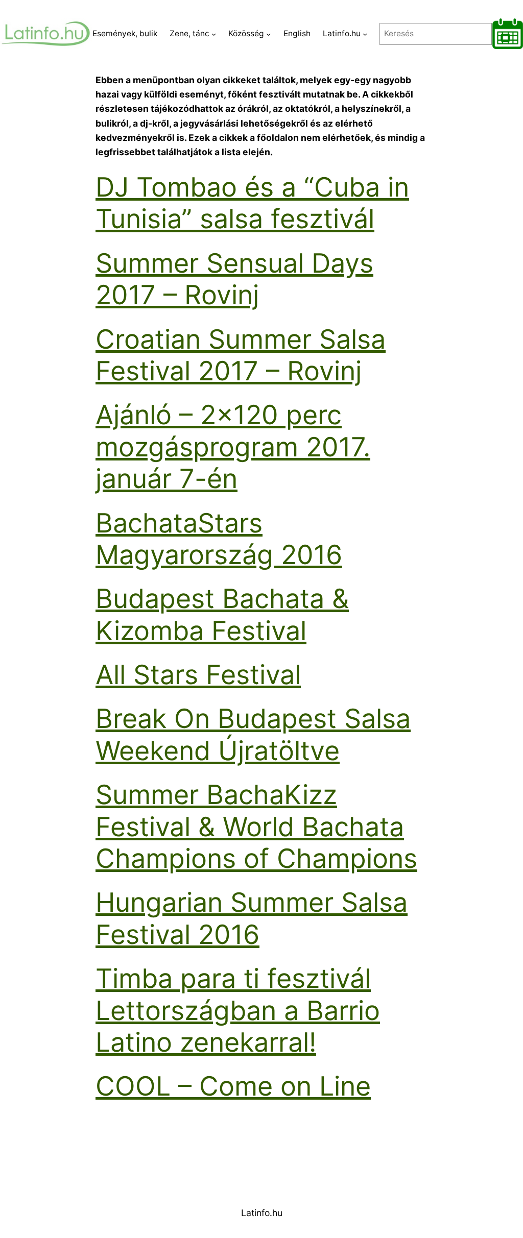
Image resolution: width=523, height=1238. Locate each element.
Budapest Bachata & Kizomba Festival (222, 614)
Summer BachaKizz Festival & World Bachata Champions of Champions (256, 827)
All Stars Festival (198, 675)
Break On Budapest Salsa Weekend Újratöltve (253, 734)
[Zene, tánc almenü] (213, 34)
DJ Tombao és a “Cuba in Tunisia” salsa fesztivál (252, 203)
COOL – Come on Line (233, 1086)
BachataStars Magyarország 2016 (219, 539)
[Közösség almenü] (268, 34)
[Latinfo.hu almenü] (365, 34)
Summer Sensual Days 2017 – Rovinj (234, 279)
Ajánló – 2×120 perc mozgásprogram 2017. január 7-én (233, 447)
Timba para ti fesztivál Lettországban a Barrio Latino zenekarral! (238, 1010)
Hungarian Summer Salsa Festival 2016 (252, 918)
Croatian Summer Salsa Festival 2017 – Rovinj (241, 355)
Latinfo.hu (261, 1212)
